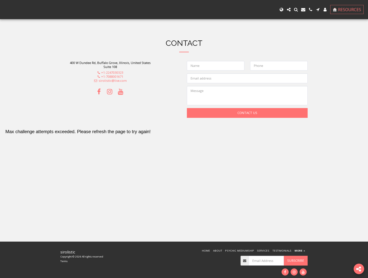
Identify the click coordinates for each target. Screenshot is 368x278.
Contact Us (247, 113)
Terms (64, 261)
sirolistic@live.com (113, 80)
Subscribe (295, 260)
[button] (288, 9)
